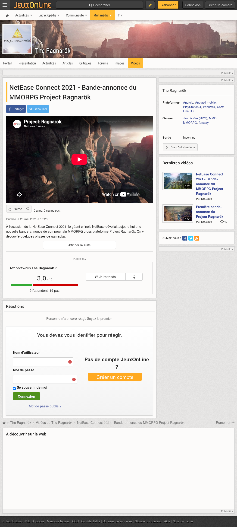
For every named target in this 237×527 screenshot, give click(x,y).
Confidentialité (90, 521)
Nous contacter (183, 521)
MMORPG (190, 122)
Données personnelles (117, 521)
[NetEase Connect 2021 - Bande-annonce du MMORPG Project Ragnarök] (178, 183)
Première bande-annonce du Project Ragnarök (209, 211)
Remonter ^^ (225, 422)
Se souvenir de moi (32, 387)
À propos (38, 521)
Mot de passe (23, 370)
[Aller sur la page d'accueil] (4, 422)
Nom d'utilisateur (26, 352)
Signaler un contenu (148, 521)
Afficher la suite (79, 245)
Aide (167, 521)
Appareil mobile (205, 102)
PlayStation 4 (192, 107)
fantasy (204, 122)
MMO (212, 118)
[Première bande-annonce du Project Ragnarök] (178, 216)
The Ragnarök (53, 50)
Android (188, 102)
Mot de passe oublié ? (45, 406)
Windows (209, 107)
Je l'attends (107, 276)
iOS (193, 111)
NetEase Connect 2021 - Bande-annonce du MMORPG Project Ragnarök (209, 184)
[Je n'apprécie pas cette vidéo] (27, 209)
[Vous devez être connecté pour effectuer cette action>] (134, 277)
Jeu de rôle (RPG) (195, 118)
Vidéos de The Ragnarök (54, 422)
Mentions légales (58, 521)
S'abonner (168, 5)
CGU (75, 521)
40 (226, 221)
